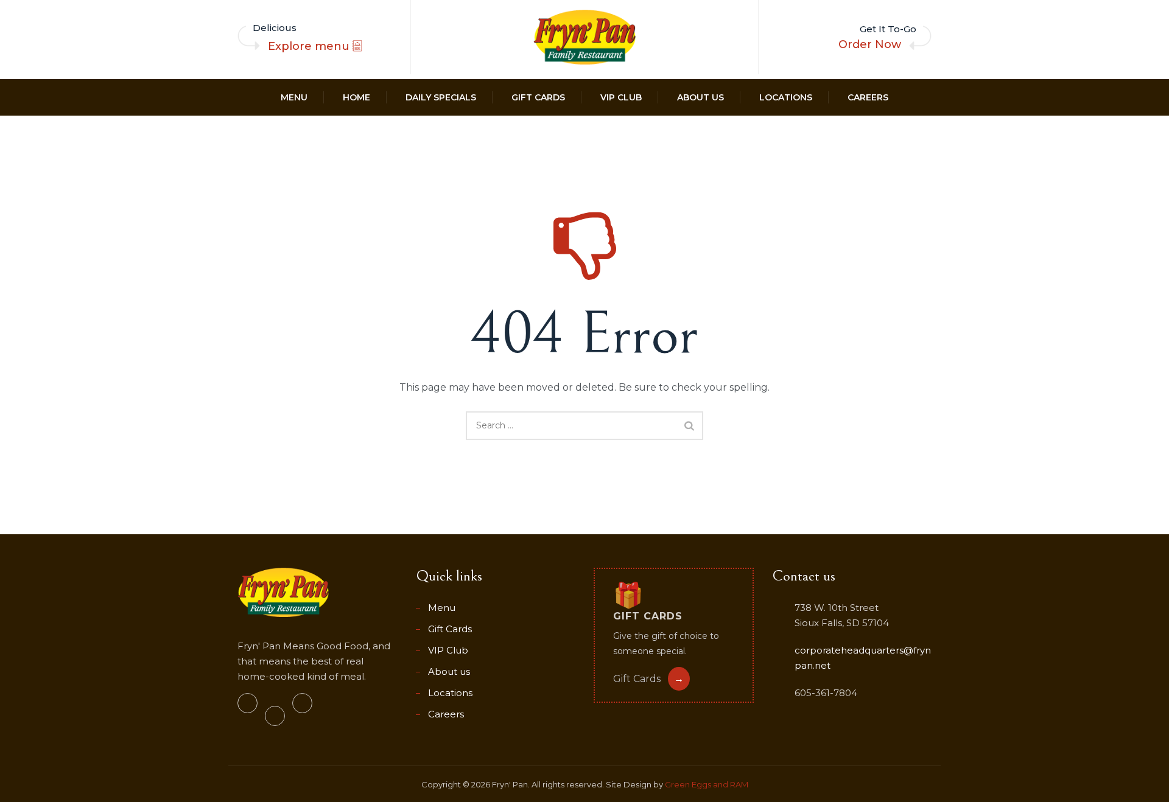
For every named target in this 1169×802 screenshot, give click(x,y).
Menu (294, 97)
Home (356, 97)
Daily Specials (440, 97)
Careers (868, 97)
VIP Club (621, 97)
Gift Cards (538, 97)
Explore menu (310, 46)
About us (700, 97)
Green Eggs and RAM (706, 784)
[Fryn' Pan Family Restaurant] (584, 37)
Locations (785, 97)
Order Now (869, 44)
